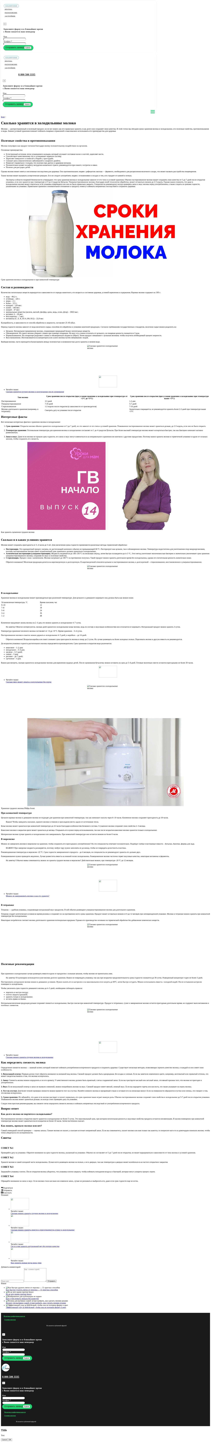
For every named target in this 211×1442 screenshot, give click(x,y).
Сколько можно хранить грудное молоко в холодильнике (29, 1057)
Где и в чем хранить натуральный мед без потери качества (35, 1246)
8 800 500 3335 (26, 74)
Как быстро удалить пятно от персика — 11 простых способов (32, 1290)
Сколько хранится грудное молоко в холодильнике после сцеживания (35, 392)
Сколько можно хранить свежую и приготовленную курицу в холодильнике (42, 1230)
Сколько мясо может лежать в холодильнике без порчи (28, 682)
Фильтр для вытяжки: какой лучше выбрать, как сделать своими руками (36, 1303)
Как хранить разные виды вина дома (26, 1263)
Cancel (4, 1440)
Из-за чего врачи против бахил (19, 1294)
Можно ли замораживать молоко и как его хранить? (27, 896)
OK (10, 1440)
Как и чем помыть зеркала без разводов (22, 1299)
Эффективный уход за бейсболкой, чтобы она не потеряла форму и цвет (36, 1307)
